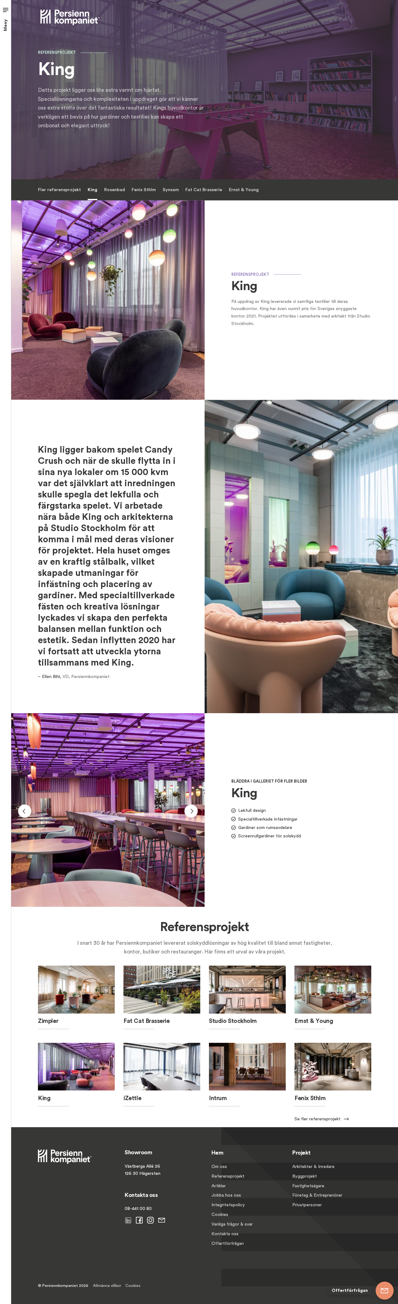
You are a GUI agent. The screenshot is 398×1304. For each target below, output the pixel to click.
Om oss (219, 1166)
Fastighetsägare (308, 1186)
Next (191, 810)
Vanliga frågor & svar (232, 1224)
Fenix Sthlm (144, 189)
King (92, 189)
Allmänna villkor (107, 1286)
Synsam (171, 189)
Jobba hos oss (226, 1195)
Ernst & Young (244, 189)
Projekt (301, 1153)
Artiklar (218, 1186)
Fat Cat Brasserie (203, 189)
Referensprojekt (227, 1176)
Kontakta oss (224, 1233)
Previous (24, 810)
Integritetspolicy (228, 1205)
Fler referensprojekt (59, 189)
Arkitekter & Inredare (313, 1166)
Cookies (219, 1214)
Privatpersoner (307, 1205)
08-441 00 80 (138, 1208)
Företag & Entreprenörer (317, 1195)
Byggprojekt (304, 1176)
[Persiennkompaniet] (70, 17)
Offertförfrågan (227, 1243)
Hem (217, 1153)
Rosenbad (114, 189)
